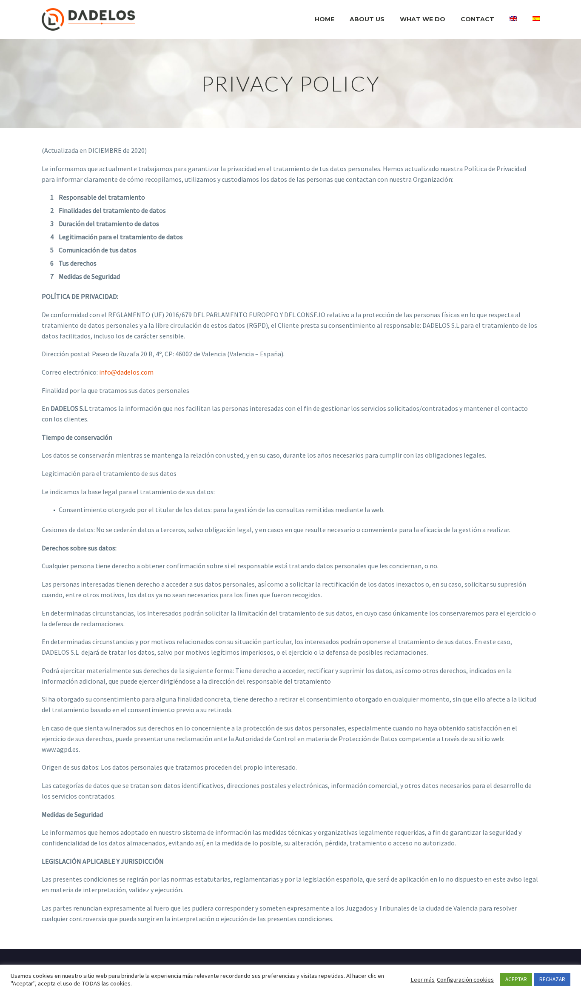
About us (367, 19)
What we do (422, 19)
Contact (477, 19)
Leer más (422, 979)
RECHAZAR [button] (552, 979)
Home (324, 19)
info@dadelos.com (126, 372)
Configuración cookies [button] (465, 979)
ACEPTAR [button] (516, 979)
